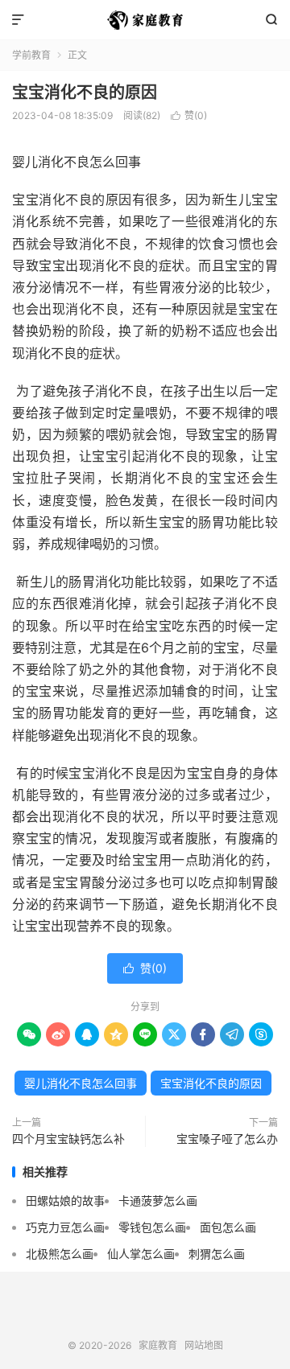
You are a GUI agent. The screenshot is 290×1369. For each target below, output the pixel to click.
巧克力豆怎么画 (65, 1227)
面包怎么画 (228, 1227)
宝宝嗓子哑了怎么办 (227, 1138)
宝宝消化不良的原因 (84, 92)
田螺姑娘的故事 (65, 1200)
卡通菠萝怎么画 (157, 1200)
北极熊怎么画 (59, 1253)
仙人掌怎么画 (141, 1253)
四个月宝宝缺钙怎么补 (68, 1138)
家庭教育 (145, 20)
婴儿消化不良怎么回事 (80, 1083)
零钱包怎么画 (152, 1227)
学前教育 (31, 55)
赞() (189, 115)
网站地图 (203, 1345)
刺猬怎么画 (216, 1253)
